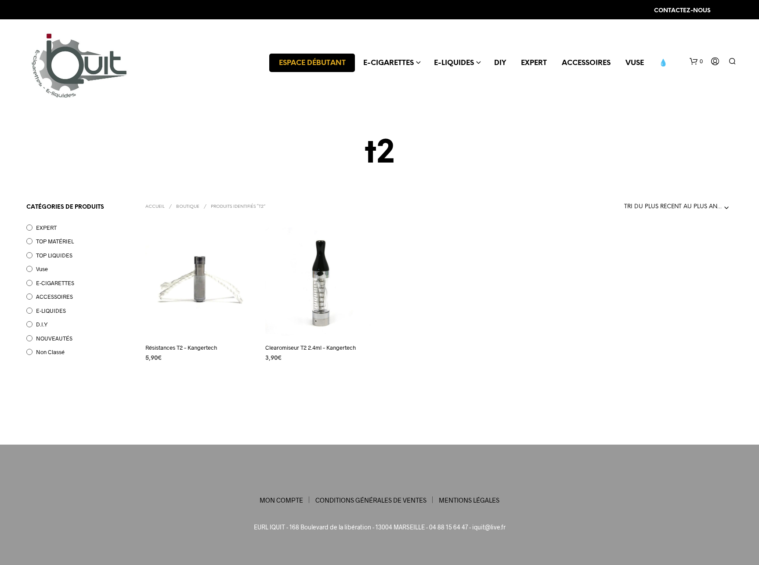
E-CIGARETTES (388, 63)
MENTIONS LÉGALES (469, 500)
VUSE (634, 63)
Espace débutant (312, 63)
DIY (500, 63)
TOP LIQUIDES (54, 255)
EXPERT (534, 63)
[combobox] (678, 206)
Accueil (155, 206)
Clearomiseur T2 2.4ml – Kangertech (310, 347)
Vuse (42, 268)
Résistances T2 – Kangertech (181, 347)
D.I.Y (42, 324)
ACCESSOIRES (586, 63)
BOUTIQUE (187, 206)
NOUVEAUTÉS (54, 338)
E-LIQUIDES (454, 63)
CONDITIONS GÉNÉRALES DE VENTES (370, 500)
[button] (696, 61)
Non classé (50, 351)
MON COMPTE (281, 500)
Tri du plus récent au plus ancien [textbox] (677, 207)
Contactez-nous (682, 11)
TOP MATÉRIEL (55, 241)
